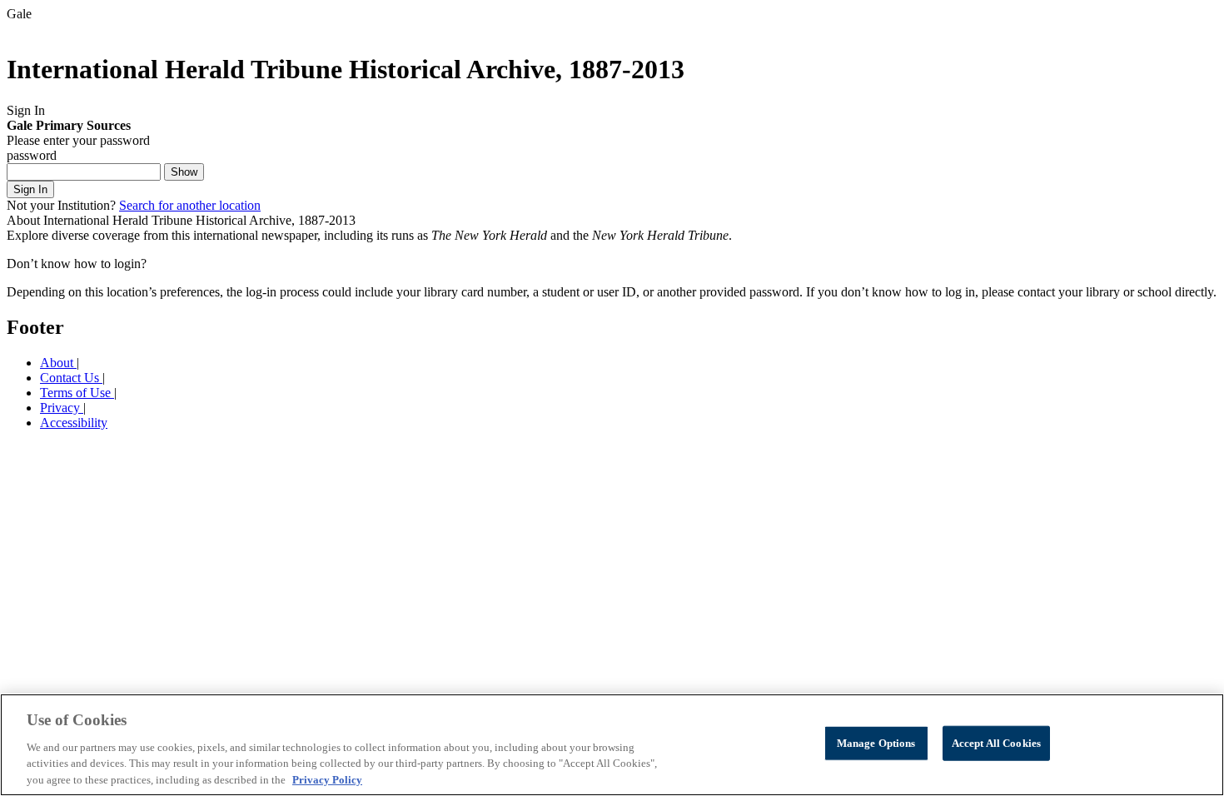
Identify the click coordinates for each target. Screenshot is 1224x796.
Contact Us (71, 378)
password (32, 155)
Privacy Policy (327, 779)
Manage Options (876, 743)
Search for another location (190, 205)
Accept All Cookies (996, 743)
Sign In (30, 189)
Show (184, 172)
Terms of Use (77, 393)
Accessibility (73, 422)
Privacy (61, 407)
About (58, 363)
